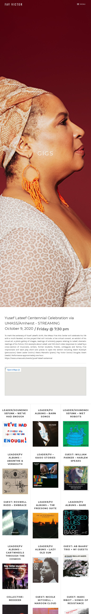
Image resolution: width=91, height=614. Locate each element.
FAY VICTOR (14, 4)
